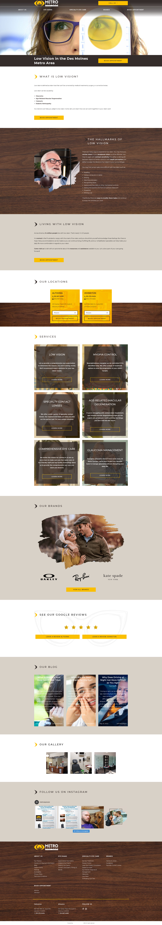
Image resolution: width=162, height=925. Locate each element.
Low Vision (85, 876)
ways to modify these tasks (107, 198)
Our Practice (38, 861)
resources (73, 248)
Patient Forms (38, 867)
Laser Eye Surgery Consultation (91, 865)
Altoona (36, 890)
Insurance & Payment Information (44, 863)
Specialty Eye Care (78, 10)
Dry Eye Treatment (88, 861)
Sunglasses (109, 863)
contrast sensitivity (102, 157)
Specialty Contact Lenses (113, 865)
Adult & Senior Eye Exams (65, 861)
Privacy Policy (38, 874)
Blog (35, 865)
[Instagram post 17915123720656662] (46, 817)
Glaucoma (39, 96)
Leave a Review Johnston (104, 637)
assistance (84, 248)
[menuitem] (22, 10)
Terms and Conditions (40, 876)
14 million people (51, 233)
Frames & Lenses (111, 861)
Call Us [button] (112, 3)
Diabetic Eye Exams (64, 865)
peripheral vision (104, 154)
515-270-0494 (91, 296)
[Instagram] (86, 909)
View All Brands (81, 589)
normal (39, 238)
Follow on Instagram (82, 831)
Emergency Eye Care (88, 878)
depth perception (116, 159)
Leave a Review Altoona (57, 637)
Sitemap (36, 869)
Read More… (49, 717)
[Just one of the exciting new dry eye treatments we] (69, 817)
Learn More (56, 379)
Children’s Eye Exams (64, 863)
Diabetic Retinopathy (43, 103)
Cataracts (39, 101)
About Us (22, 10)
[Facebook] (83, 909)
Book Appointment (135, 10)
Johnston (37, 892)
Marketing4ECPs (78, 923)
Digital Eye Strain (87, 867)
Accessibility (37, 872)
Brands (106, 10)
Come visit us (39, 248)
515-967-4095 (59, 296)
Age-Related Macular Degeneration (49, 98)
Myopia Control (86, 863)
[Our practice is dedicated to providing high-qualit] (116, 817)
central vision (87, 154)
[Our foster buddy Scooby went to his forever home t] (92, 817)
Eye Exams (48, 10)
